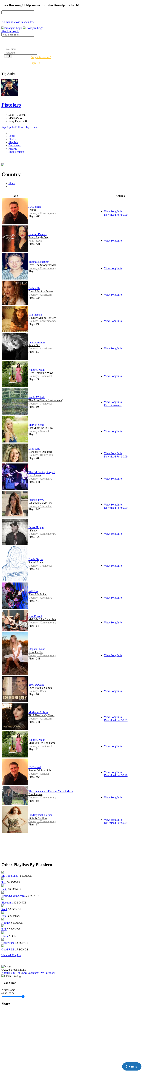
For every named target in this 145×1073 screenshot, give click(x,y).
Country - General (38, 431)
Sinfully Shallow (37, 818)
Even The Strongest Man (42, 264)
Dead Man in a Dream (40, 291)
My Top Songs (9, 875)
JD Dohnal (34, 206)
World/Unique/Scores (13, 895)
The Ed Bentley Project (41, 472)
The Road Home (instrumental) (45, 400)
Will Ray (33, 591)
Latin (4, 889)
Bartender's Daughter (40, 451)
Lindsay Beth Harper (40, 814)
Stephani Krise (36, 648)
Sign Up (35, 62)
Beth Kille (34, 288)
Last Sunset (34, 475)
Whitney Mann (36, 369)
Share (35, 127)
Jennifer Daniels (37, 234)
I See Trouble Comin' (40, 687)
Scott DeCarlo (36, 684)
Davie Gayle (35, 559)
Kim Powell (35, 616)
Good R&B (7, 949)
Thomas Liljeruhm (38, 261)
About (4, 972)
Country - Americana (40, 294)
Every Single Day (38, 237)
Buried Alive (35, 562)
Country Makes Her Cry (42, 317)
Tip (27, 127)
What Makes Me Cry (40, 502)
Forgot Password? (41, 57)
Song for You (35, 652)
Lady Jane (34, 448)
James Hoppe (36, 527)
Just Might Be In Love (41, 427)
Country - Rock (37, 690)
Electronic (7, 902)
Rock (4, 909)
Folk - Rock (35, 240)
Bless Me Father (37, 594)
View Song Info (113, 211)
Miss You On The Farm (41, 742)
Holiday (5, 922)
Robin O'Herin (36, 397)
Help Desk (15, 972)
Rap (3, 882)
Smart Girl (34, 345)
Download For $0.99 (115, 214)
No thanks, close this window (17, 21)
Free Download (112, 405)
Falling (32, 209)
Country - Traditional (40, 376)
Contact (33, 972)
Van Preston (35, 314)
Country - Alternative (40, 478)
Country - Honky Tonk (41, 454)
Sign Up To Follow (12, 127)
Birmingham (35, 794)
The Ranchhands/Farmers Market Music (50, 791)
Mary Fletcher (36, 424)
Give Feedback (46, 972)
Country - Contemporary (42, 213)
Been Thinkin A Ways (40, 372)
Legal (25, 972)
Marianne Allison (38, 712)
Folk (4, 929)
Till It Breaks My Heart (41, 715)
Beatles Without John (40, 770)
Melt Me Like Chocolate (42, 619)
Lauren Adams (36, 342)
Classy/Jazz (7, 942)
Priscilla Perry (36, 499)
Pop (3, 915)
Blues (4, 936)
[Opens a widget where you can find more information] (131, 1066)
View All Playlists (11, 955)
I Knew (32, 530)
